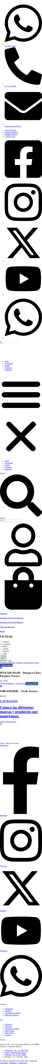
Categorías (7, 644)
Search (2, 473)
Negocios (8, 370)
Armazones (9, 364)
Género (5, 649)
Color (5, 654)
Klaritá (7, 366)
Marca (5, 646)
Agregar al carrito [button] (6, 665)
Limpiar (3, 656)
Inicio (7, 361)
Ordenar (6, 642)
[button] (21, 415)
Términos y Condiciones (18, 1063)
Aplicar (3, 658)
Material (6, 651)
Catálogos (8, 368)
